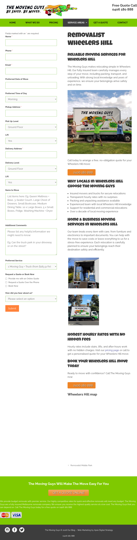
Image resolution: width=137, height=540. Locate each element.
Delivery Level (12, 163)
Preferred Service (13, 260)
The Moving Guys (52, 530)
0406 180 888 (122, 9)
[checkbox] (6, 279)
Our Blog (71, 530)
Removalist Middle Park (81, 465)
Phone (9, 51)
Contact (122, 22)
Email (8, 65)
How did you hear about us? (18, 293)
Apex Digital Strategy (103, 530)
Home (12, 22)
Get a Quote (101, 22)
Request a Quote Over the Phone (23, 282)
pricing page (112, 350)
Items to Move (12, 190)
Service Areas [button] (76, 22)
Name (8, 36)
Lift (7, 135)
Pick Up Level (11, 121)
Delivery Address (14, 148)
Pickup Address (13, 107)
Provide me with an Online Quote (23, 278)
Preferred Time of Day (16, 93)
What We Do (32, 22)
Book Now (13, 286)
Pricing (53, 22)
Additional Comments (15, 225)
